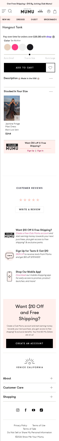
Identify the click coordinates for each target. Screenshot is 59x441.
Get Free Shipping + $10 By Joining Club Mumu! (29, 3)
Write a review (30, 209)
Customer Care (13, 387)
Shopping (9, 396)
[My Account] (48, 11)
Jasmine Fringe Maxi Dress (12, 125)
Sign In (40, 151)
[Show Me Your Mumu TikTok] (41, 411)
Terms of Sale (29, 428)
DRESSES (21, 19)
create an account (29, 343)
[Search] (10, 11)
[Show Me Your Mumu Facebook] (26, 411)
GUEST (34, 19)
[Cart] (54, 11)
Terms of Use (38, 425)
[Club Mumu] (40, 11)
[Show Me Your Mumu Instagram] (18, 411)
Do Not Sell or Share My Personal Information (29, 432)
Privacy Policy (20, 425)
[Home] (27, 11)
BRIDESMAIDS (50, 19)
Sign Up (30, 151)
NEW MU (6, 19)
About (7, 378)
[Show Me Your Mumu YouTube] (33, 411)
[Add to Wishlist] (50, 67)
